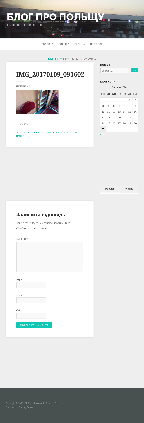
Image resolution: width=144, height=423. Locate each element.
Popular (109, 188)
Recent (129, 188)
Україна (80, 44)
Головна (47, 44)
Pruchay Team (25, 407)
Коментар (22, 238)
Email (20, 295)
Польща (63, 44)
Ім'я (19, 279)
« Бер (103, 134)
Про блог (96, 44)
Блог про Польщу (55, 17)
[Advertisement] (50, 173)
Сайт (19, 310)
